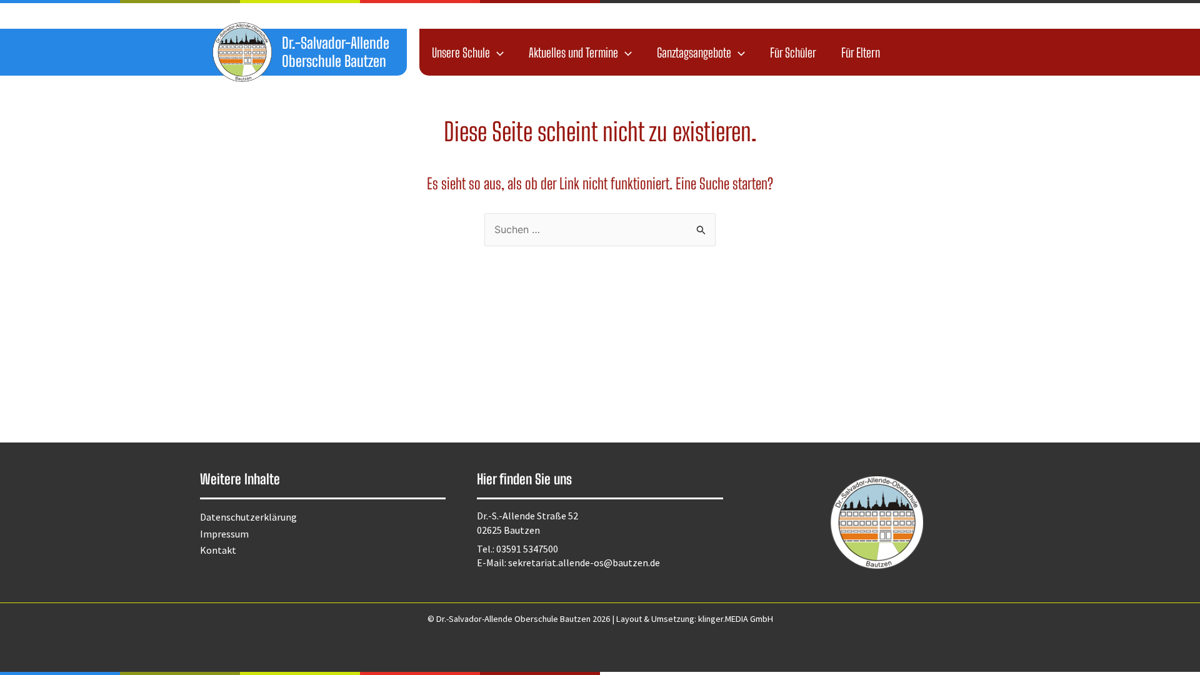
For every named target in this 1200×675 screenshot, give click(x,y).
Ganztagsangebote (694, 52)
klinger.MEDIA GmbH (735, 618)
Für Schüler (793, 52)
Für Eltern (860, 52)
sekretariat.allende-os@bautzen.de (584, 562)
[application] (497, 52)
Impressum (224, 534)
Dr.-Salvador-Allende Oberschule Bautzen (335, 52)
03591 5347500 (527, 548)
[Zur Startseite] (242, 52)
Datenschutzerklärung (248, 517)
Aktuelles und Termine (573, 52)
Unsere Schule (461, 52)
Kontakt (218, 550)
